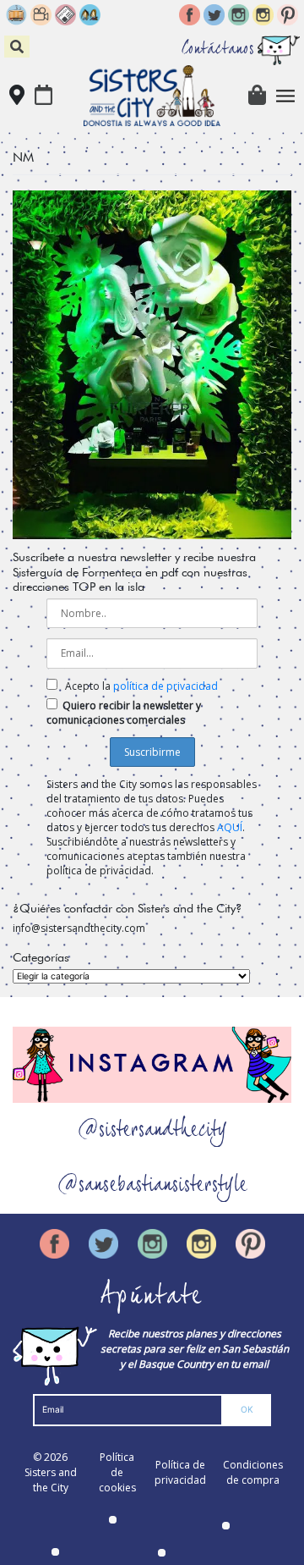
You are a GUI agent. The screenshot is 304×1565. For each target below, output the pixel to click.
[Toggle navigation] (286, 96)
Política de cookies (117, 1472)
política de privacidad (165, 686)
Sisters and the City (50, 1480)
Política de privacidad (180, 1472)
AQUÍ (229, 827)
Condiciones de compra (253, 1472)
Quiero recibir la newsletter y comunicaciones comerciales (123, 712)
